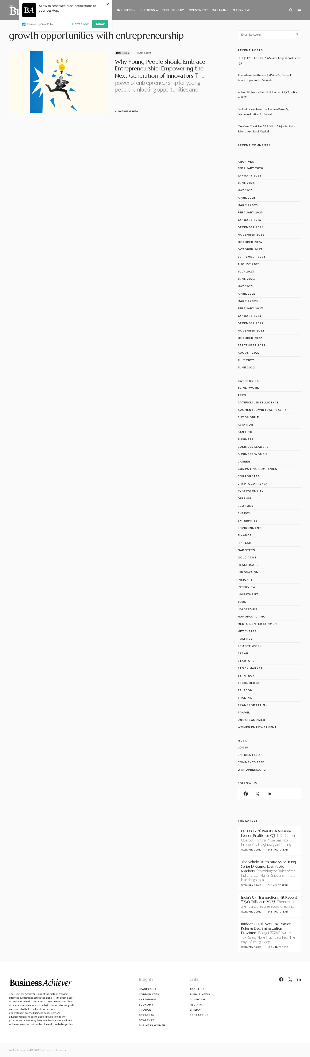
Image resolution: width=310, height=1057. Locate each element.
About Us (197, 989)
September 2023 (252, 256)
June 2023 (246, 278)
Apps (242, 395)
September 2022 (252, 345)
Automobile (248, 417)
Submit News (200, 994)
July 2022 (246, 360)
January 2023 (249, 315)
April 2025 (247, 197)
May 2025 (245, 190)
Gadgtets (246, 550)
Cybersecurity (251, 491)
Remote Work (250, 646)
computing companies (257, 469)
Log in (243, 747)
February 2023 (250, 308)
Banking (245, 432)
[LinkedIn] (269, 793)
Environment (249, 528)
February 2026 (250, 168)
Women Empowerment (257, 727)
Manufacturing (252, 616)
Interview (247, 587)
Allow (100, 24)
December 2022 (251, 323)
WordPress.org (252, 769)
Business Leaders (253, 446)
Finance (244, 535)
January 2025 (249, 219)
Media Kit (197, 1004)
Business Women (252, 454)
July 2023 (246, 271)
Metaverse (247, 631)
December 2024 (251, 227)
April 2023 (247, 293)
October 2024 (250, 242)
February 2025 (250, 212)
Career (244, 461)
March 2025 (248, 205)
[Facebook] (246, 793)
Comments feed (251, 762)
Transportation (253, 705)
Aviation (245, 424)
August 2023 (249, 264)
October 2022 (250, 338)
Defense (245, 498)
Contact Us (199, 1015)
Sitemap (196, 1009)
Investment (248, 594)
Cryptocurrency (253, 483)
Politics (245, 638)
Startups (246, 660)
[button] (291, 10)
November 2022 (251, 330)
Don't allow (80, 24)
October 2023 (250, 249)
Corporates (249, 476)
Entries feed (249, 754)
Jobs (242, 601)
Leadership (247, 609)
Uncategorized (252, 719)
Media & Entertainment (258, 624)
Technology (249, 683)
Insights (245, 579)
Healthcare (248, 564)
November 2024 (251, 234)
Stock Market (250, 668)
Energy (244, 513)
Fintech (244, 542)
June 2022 (246, 367)
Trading (245, 697)
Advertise (198, 999)
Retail (243, 653)
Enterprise (247, 520)
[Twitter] (257, 793)
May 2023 (245, 286)
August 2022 (249, 352)
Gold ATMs (247, 557)
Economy (246, 505)
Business (122, 53)
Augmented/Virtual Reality (262, 409)
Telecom (245, 690)
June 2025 (246, 183)
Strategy (246, 675)
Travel (244, 712)
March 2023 (248, 301)
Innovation (248, 572)
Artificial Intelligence (258, 402)
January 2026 (249, 175)
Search (297, 34)
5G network (248, 387)
